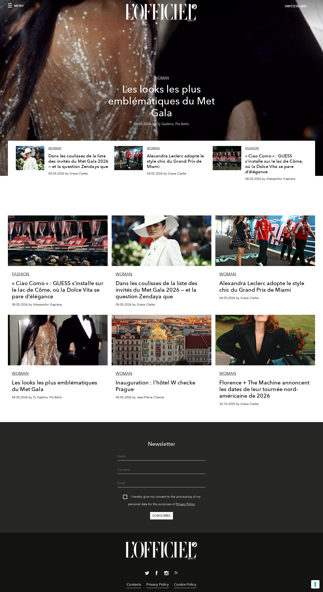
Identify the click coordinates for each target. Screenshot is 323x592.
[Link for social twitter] (147, 574)
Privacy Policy (185, 504)
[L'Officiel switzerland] (161, 12)
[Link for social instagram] (166, 574)
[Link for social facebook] (156, 574)
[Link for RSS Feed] (176, 573)
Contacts (134, 584)
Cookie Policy (185, 584)
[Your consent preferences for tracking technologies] (315, 584)
